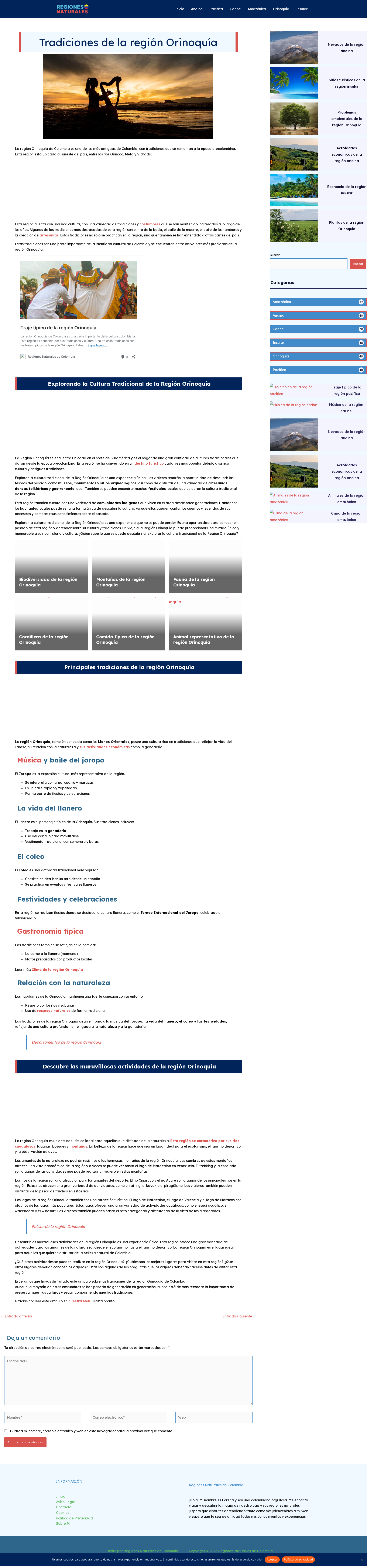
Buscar (275, 255)
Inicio (60, 1496)
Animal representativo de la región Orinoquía (203, 639)
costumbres (150, 224)
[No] (362, 1559)
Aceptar (272, 1559)
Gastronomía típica (50, 931)
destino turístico (149, 463)
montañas (78, 1146)
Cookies (62, 1513)
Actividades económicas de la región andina (347, 154)
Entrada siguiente (239, 1316)
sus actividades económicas (104, 747)
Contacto (63, 1507)
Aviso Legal (65, 1502)
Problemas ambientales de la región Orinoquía (346, 118)
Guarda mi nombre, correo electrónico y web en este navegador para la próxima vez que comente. (91, 1431)
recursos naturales (54, 1010)
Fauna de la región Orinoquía (194, 582)
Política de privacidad (298, 1559)
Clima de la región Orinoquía (57, 969)
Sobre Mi (63, 1523)
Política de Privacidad (74, 1518)
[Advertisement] (128, 190)
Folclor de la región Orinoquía (58, 1226)
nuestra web (79, 1301)
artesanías (49, 235)
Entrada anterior (16, 1316)
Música (29, 760)
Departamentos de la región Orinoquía (66, 1042)
